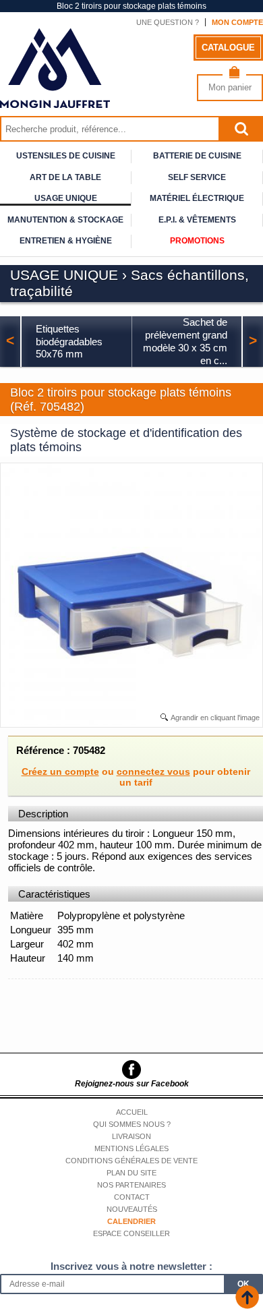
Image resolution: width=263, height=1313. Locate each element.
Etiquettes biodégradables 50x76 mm (69, 341)
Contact (132, 1197)
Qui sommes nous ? (132, 1124)
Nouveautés (132, 1209)
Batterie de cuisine (197, 156)
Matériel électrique (197, 198)
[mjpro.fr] (55, 101)
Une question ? (167, 22)
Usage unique (65, 198)
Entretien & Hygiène (66, 241)
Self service (197, 177)
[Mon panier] (234, 75)
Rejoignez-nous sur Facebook (132, 1083)
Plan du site (131, 1173)
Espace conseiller (131, 1233)
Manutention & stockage (65, 220)
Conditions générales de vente (131, 1161)
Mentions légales (131, 1148)
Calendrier (131, 1221)
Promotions (197, 241)
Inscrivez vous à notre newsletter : (131, 1266)
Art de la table (65, 177)
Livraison (131, 1136)
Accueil (132, 1112)
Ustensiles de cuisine (65, 156)
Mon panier (230, 87)
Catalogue (228, 47)
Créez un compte (60, 771)
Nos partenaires (131, 1185)
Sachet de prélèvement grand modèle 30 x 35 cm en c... (185, 341)
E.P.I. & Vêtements (197, 220)
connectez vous (153, 771)
